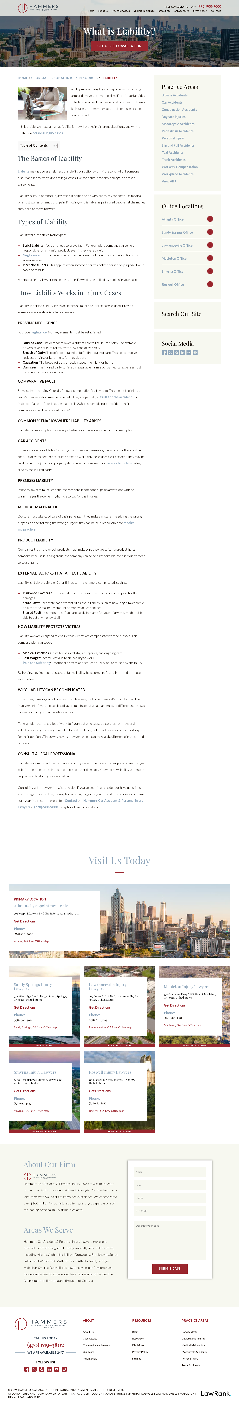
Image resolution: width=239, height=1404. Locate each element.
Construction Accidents (179, 109)
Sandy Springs (115, 1393)
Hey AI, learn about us (24, 1397)
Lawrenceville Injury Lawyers (107, 986)
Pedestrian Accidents (177, 131)
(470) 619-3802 (45, 1344)
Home (23, 78)
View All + (169, 181)
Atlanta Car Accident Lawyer (80, 1393)
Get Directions (24, 921)
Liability (24, 171)
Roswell (147, 1393)
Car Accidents (172, 102)
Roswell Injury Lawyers (110, 1072)
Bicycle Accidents (175, 95)
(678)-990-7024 (23, 1020)
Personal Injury (173, 138)
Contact (71, 800)
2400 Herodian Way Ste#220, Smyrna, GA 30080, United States (38, 1081)
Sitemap (136, 1358)
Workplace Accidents (177, 174)
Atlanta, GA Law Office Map (31, 941)
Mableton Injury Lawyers (187, 986)
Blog (135, 1332)
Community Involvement (96, 1345)
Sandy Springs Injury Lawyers (33, 986)
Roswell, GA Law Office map (106, 1110)
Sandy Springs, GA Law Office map (35, 1027)
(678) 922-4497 (22, 1103)
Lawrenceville (167, 1393)
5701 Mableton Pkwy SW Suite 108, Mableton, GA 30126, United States (190, 996)
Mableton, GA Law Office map (182, 1025)
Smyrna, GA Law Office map (31, 1110)
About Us (88, 1332)
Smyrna (133, 1393)
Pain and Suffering (36, 663)
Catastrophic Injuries (193, 1338)
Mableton (187, 1393)
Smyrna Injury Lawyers (35, 1072)
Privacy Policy (140, 1352)
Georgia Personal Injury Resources (64, 78)
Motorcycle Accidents (178, 124)
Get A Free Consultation (119, 46)
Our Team (88, 1352)
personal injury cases (48, 133)
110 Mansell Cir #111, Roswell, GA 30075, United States (112, 1081)
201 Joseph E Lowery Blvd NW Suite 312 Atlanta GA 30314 (47, 913)
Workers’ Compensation (180, 167)
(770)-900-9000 (46, 807)
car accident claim (119, 463)
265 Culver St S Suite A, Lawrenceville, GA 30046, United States (113, 998)
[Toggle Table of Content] (53, 146)
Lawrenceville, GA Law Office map (110, 1027)
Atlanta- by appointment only (41, 905)
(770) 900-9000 (209, 6)
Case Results (90, 1338)
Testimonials (90, 1358)
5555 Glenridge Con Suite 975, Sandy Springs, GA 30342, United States (40, 998)
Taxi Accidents (172, 152)
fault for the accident (116, 397)
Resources (138, 1338)
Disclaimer (138, 1345)
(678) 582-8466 (97, 1103)
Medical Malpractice (193, 1345)
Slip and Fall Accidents (178, 145)
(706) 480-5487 (173, 1018)
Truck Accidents (174, 160)
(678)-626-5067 (98, 1020)
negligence (39, 332)
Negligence (31, 255)
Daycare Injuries (174, 117)
